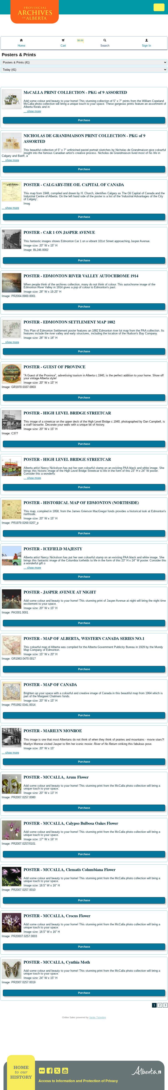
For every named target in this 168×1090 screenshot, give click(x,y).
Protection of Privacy (100, 1080)
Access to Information (56, 1080)
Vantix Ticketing (97, 1017)
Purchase (84, 120)
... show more (32, 111)
